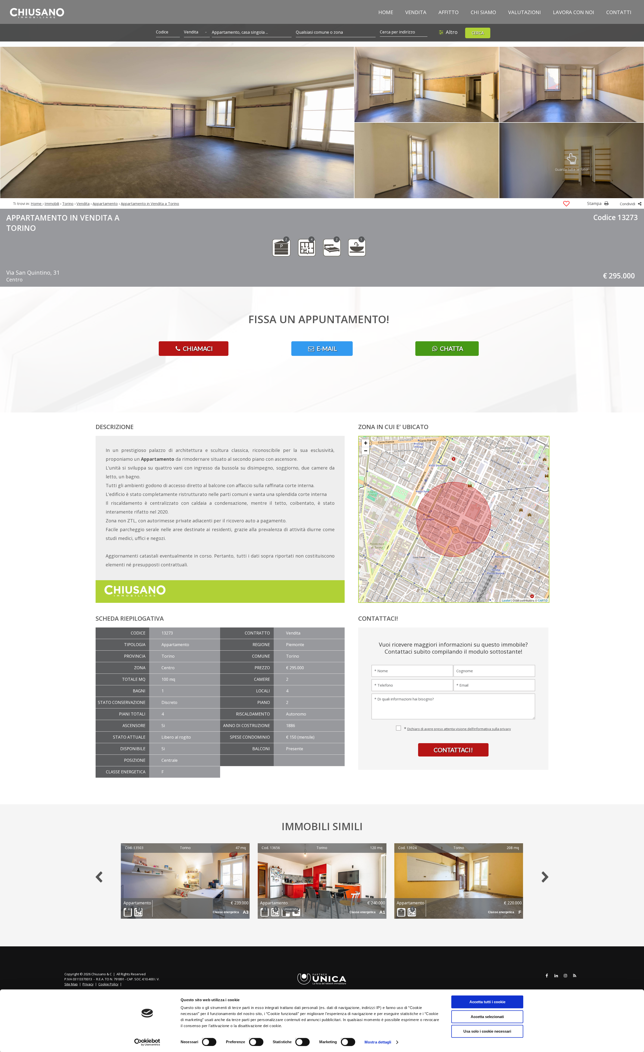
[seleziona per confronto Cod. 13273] (566, 203)
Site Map (71, 984)
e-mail (326, 348)
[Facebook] (547, 976)
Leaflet (506, 600)
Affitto (448, 12)
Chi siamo (483, 12)
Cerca (478, 33)
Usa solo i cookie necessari (487, 1031)
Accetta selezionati (487, 1017)
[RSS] (575, 976)
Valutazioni (524, 12)
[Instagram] (565, 976)
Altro (452, 32)
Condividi (628, 203)
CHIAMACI (197, 348)
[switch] (253, 1040)
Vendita (415, 12)
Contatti (618, 12)
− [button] (365, 451)
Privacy (88, 984)
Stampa (594, 203)
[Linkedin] (556, 976)
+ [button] (365, 443)
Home (385, 12)
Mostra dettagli (378, 1042)
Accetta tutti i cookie (487, 1002)
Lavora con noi (573, 12)
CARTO (543, 600)
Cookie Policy (108, 984)
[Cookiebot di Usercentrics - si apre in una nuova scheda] (147, 1042)
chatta (451, 348)
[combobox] (197, 32)
